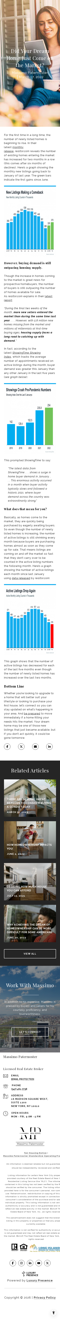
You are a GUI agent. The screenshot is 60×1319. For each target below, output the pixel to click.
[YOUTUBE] (39, 1263)
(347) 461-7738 (19, 1089)
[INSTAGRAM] (21, 1263)
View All (30, 954)
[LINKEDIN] (30, 1263)
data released (21, 578)
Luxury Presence (40, 1280)
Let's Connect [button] (30, 1032)
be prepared (32, 713)
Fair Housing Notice (35, 1153)
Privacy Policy (45, 1297)
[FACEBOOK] (13, 1263)
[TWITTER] (47, 1263)
